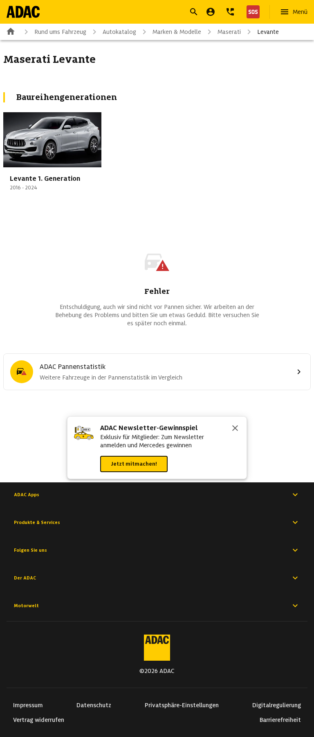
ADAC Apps (26, 494)
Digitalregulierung (276, 705)
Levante (268, 32)
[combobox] (147, 12)
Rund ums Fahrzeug (60, 32)
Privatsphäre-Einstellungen (182, 705)
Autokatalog (119, 32)
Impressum (28, 705)
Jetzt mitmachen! (134, 463)
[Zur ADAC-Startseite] (23, 11)
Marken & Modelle (177, 32)
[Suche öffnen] (194, 12)
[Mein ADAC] (210, 12)
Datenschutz (93, 705)
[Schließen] (235, 429)
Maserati (229, 32)
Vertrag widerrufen (38, 720)
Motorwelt (26, 605)
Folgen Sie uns (30, 550)
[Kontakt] (230, 12)
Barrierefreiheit (280, 720)
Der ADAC (25, 578)
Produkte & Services (37, 522)
